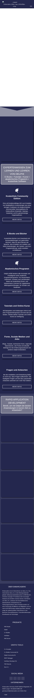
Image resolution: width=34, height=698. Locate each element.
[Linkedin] (15, 678)
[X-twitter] (19, 678)
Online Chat (23, 691)
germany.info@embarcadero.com (11, 691)
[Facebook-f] (23, 678)
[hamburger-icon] (31, 6)
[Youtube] (11, 678)
